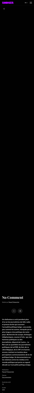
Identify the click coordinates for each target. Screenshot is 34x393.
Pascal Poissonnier (14, 302)
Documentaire (6, 377)
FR (25, 3)
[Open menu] (31, 3)
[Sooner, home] (7, 2)
